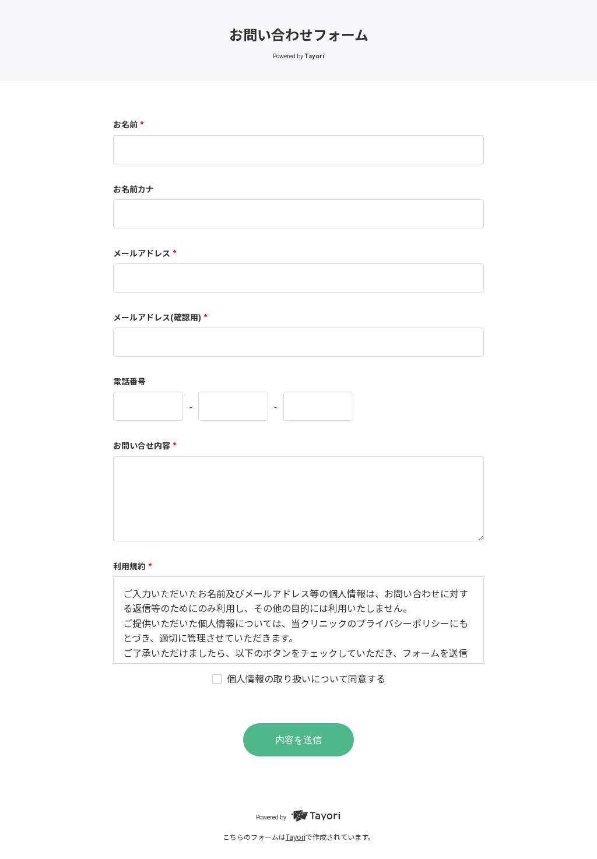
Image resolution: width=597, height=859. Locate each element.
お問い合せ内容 (145, 445)
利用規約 (132, 566)
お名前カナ (133, 189)
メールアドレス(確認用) (160, 317)
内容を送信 (298, 740)
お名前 (128, 124)
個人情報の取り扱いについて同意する (306, 678)
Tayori (295, 837)
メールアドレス (145, 253)
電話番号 (129, 381)
